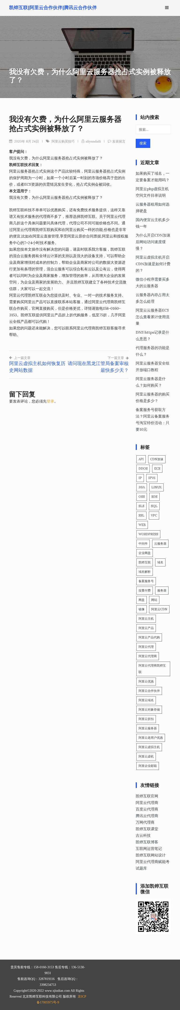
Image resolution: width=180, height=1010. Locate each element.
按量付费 (145, 590)
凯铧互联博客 (147, 842)
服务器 (161, 590)
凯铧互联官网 (147, 796)
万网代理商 (145, 822)
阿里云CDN (159, 609)
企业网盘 (145, 553)
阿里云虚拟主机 (149, 747)
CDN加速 (156, 459)
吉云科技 (143, 835)
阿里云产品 (146, 628)
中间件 (143, 544)
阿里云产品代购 (149, 637)
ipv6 (151, 478)
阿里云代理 (146, 647)
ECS (157, 469)
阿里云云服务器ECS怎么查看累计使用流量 (152, 317)
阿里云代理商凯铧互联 (152, 668)
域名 (160, 562)
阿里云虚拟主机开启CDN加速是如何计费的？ (153, 264)
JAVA (142, 487)
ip (140, 478)
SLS (141, 506)
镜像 (142, 609)
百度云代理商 (147, 809)
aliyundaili (93, 141)
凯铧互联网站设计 (151, 855)
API (141, 459)
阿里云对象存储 (149, 710)
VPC (154, 515)
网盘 (142, 600)
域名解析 (145, 572)
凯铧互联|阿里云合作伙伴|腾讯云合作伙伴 (53, 7)
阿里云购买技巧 (63, 141)
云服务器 (160, 544)
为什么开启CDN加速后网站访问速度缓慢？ (153, 242)
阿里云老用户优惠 (151, 738)
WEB (142, 525)
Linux (156, 487)
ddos (143, 469)
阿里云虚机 (146, 756)
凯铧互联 (145, 562)
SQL (154, 506)
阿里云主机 (146, 619)
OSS (142, 497)
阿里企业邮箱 (148, 766)
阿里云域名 (146, 700)
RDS (154, 497)
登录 (50, 401)
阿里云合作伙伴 (149, 691)
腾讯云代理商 (147, 815)
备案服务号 (146, 581)
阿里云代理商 (148, 656)
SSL (141, 515)
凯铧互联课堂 (147, 828)
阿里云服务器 (148, 728)
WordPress (148, 534)
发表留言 (118, 141)
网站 (154, 600)
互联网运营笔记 (149, 848)
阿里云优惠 (146, 681)
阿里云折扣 (146, 719)
